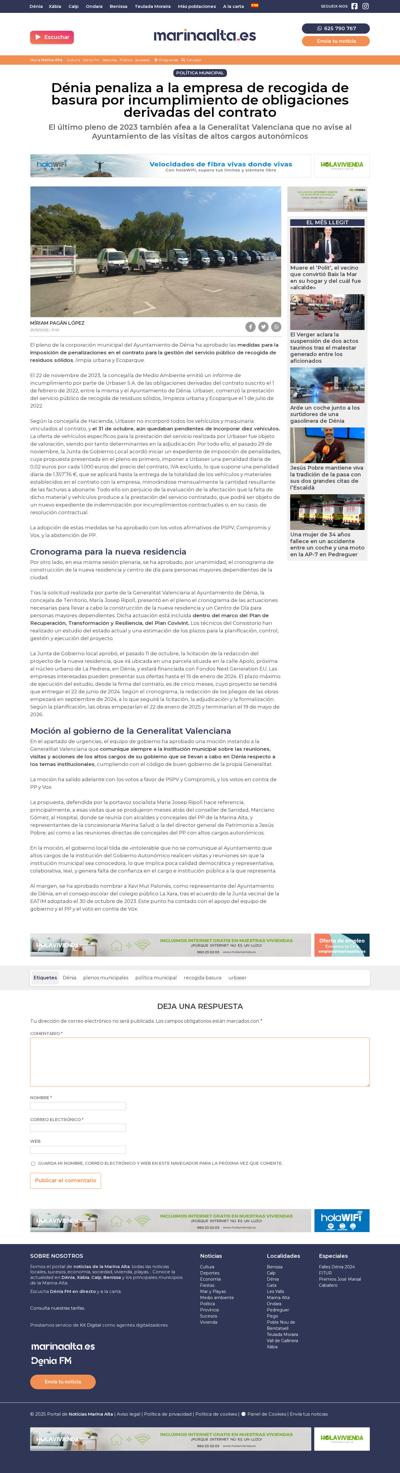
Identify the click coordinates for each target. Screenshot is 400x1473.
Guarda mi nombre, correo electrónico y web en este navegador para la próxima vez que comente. (160, 1163)
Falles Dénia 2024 (337, 1267)
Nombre (41, 1097)
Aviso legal (128, 1414)
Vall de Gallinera (282, 1340)
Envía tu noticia (336, 41)
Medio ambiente (217, 1297)
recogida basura (202, 978)
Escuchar (56, 37)
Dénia (69, 978)
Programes (168, 60)
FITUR (325, 1273)
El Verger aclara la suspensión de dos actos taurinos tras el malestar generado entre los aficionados (324, 347)
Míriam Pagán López (57, 323)
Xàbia (272, 1346)
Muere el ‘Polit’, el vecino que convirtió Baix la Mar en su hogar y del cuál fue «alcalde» (325, 278)
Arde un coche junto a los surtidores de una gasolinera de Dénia (325, 414)
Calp (271, 1273)
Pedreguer (278, 1310)
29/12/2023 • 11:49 (44, 330)
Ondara (274, 1303)
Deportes (209, 1273)
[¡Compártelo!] (250, 327)
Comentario (46, 1033)
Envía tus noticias (309, 1414)
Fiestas (207, 1285)
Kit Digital (90, 1325)
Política (126, 60)
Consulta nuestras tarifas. (57, 1308)
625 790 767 (339, 28)
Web (35, 1141)
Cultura (73, 60)
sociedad (142, 60)
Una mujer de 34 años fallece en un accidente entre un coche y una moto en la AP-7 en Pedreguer (327, 544)
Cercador (193, 60)
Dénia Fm (91, 60)
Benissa (275, 1267)
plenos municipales (105, 978)
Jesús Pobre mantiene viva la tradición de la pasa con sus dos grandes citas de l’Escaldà (326, 478)
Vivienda (208, 1322)
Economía (210, 1279)
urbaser (237, 978)
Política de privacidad (168, 1414)
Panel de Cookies (266, 1414)
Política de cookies (216, 1414)
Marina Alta (278, 1297)
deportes (109, 60)
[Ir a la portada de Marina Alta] (205, 35)
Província (209, 1310)
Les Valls (275, 1291)
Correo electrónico (56, 1119)
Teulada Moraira (282, 1334)
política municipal (156, 978)
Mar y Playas (213, 1291)
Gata (271, 1285)
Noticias (211, 1256)
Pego (272, 1316)
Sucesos (208, 1316)
